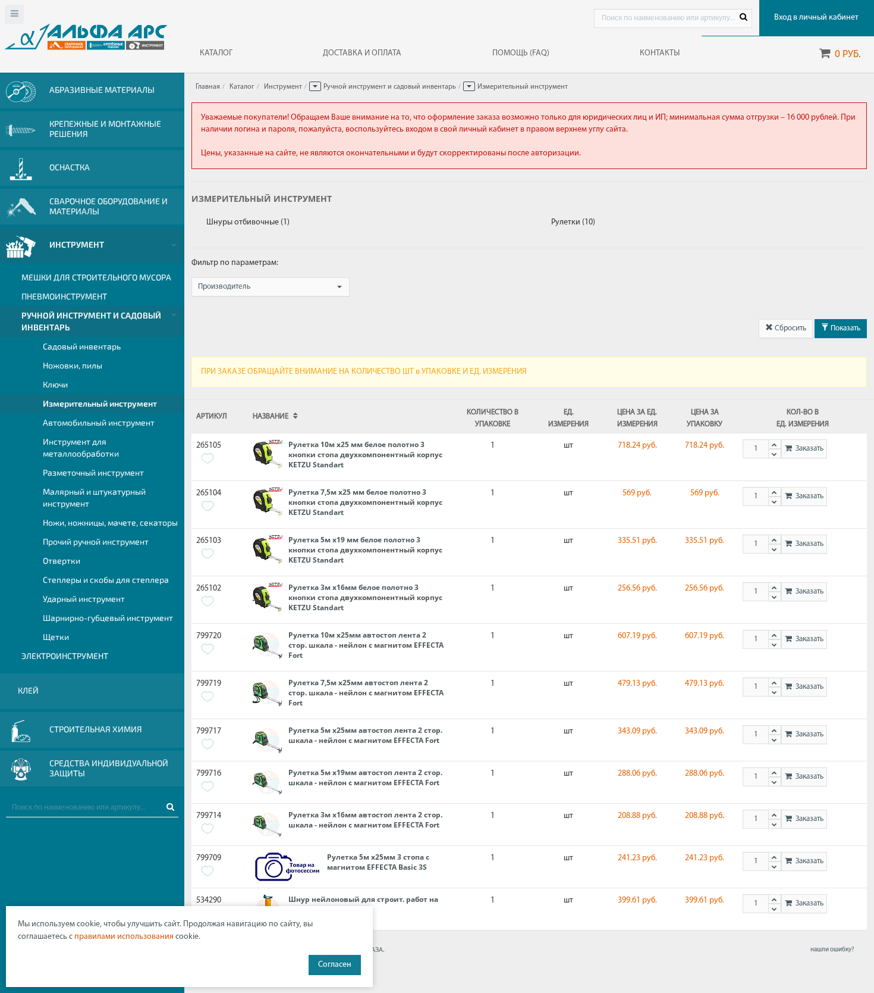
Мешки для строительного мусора (96, 277)
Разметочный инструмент (93, 472)
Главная (208, 86)
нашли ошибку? (832, 950)
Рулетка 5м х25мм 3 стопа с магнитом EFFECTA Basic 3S (378, 862)
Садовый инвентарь (82, 346)
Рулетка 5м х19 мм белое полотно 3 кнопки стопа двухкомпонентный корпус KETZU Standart (365, 550)
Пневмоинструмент (64, 296)
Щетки (56, 637)
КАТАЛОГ (216, 53)
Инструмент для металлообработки (81, 447)
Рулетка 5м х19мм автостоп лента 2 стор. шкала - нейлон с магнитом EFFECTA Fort (365, 777)
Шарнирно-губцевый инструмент (108, 618)
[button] (315, 86)
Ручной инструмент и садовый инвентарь (91, 321)
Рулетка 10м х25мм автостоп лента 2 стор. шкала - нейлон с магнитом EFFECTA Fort (366, 645)
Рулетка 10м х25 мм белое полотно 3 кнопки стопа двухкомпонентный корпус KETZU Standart (365, 454)
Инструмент (283, 86)
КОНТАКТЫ (660, 53)
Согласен (334, 964)
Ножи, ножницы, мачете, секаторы (110, 522)
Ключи (55, 384)
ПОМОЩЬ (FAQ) (520, 53)
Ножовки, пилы (72, 365)
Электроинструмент (64, 656)
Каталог (241, 86)
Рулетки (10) (573, 222)
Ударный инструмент (84, 599)
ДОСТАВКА (362, 53)
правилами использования (124, 936)
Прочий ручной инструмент (96, 541)
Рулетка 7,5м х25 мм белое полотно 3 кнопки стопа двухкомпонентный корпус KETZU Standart (365, 502)
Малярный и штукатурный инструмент (94, 497)
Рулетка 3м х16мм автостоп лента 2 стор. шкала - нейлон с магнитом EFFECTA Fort (365, 820)
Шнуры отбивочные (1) (248, 222)
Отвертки (61, 560)
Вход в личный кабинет (816, 17)
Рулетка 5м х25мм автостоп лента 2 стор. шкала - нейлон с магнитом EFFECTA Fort (365, 735)
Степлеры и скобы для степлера (106, 579)
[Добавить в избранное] (207, 458)
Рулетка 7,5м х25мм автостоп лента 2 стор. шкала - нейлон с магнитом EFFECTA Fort (366, 692)
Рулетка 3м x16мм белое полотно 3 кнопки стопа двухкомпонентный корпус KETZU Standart (365, 597)
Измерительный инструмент (100, 403)
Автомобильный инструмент (99, 422)
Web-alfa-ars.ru (86, 36)
